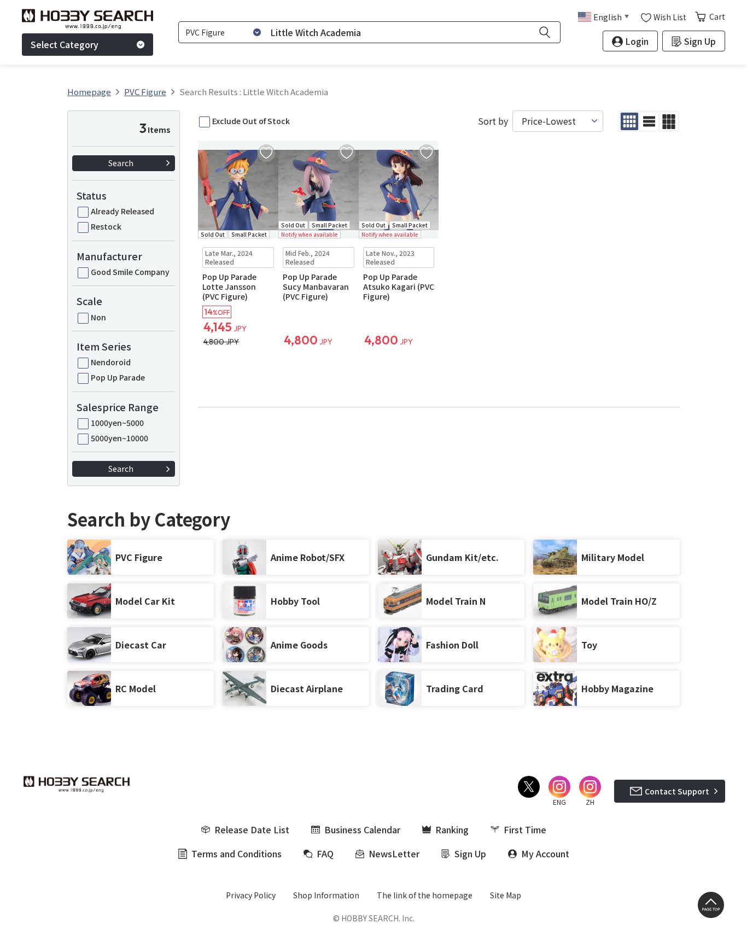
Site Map (505, 895)
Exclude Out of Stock (251, 121)
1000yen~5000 (117, 423)
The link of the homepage (424, 895)
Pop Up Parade (118, 377)
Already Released (122, 211)
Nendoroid (111, 362)
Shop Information (326, 895)
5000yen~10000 (119, 438)
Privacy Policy (251, 895)
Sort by (493, 121)
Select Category (64, 44)
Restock (106, 226)
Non (98, 317)
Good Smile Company (130, 272)
